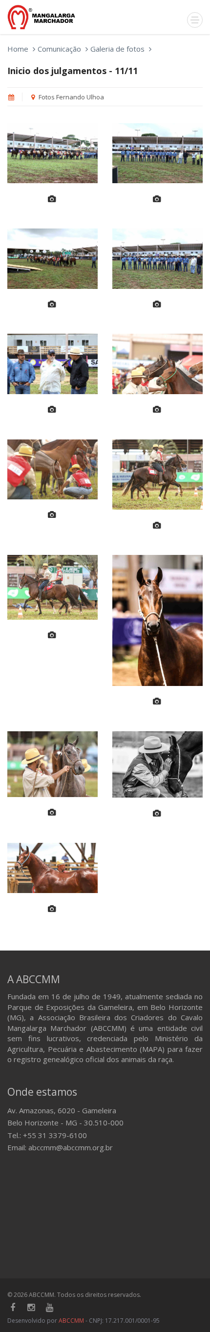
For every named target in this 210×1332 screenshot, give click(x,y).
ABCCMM (71, 1320)
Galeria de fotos (117, 49)
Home (17, 49)
